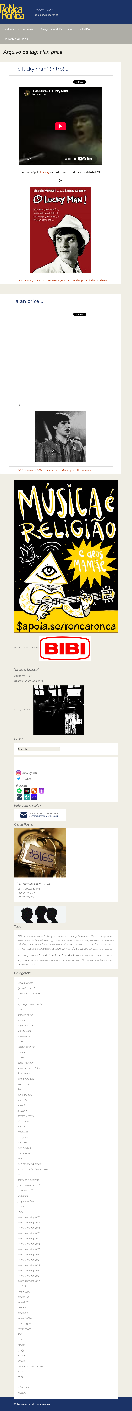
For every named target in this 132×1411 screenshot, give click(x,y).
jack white (22, 944)
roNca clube (24, 1291)
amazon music (25, 1014)
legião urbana (67, 944)
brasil (20, 1041)
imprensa (22, 1126)
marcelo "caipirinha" (85, 944)
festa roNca (82, 940)
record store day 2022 (29, 1265)
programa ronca (56, 954)
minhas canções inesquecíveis (33, 1169)
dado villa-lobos (24, 940)
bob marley (62, 936)
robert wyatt (105, 955)
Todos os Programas (18, 29)
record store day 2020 (29, 1254)
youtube (64, 280)
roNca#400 (23, 1297)
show (20, 1339)
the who (99, 960)
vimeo (21, 1376)
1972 (20, 998)
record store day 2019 (29, 1249)
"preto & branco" (26, 988)
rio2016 (22, 1286)
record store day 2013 (29, 1217)
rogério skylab (38, 960)
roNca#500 (23, 1302)
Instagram (29, 772)
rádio (20, 1211)
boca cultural (24, 1036)
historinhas (23, 1121)
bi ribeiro (32, 936)
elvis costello (70, 940)
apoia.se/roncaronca (46, 14)
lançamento (24, 1153)
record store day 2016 (29, 1233)
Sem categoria (25, 1323)
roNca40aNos (25, 1318)
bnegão (40, 936)
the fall (62, 960)
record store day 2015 (29, 1227)
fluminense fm (25, 1094)
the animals (84, 470)
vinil (19, 1382)
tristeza (21, 1360)
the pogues (70, 960)
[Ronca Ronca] (12, 12)
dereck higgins (50, 940)
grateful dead (94, 940)
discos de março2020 (29, 1068)
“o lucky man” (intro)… (42, 68)
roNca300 (23, 1312)
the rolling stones (84, 960)
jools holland (24, 1147)
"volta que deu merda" (29, 993)
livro (20, 1158)
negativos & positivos (28, 1179)
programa (33, 955)
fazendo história (26, 1078)
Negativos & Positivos (56, 29)
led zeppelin (55, 944)
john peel (45, 944)
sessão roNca (24, 1328)
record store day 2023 (29, 1270)
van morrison (24, 964)
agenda (21, 1009)
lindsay (44, 172)
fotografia (23, 1100)
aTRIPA (85, 29)
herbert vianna (107, 940)
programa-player (26, 1201)
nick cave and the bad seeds (36, 948)
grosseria (22, 1110)
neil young (102, 944)
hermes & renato (26, 1116)
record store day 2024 (29, 1275)
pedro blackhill (25, 1190)
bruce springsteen (77, 936)
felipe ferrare (24, 1084)
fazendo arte (24, 1073)
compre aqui (23, 709)
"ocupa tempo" (25, 982)
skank (47, 960)
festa (20, 1089)
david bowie (37, 940)
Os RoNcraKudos (15, 39)
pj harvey (106, 948)
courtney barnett (105, 936)
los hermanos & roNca (29, 1163)
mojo (20, 1174)
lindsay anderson (98, 280)
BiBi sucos (23, 936)
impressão (23, 1132)
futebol (21, 1105)
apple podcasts (25, 1025)
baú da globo (25, 1030)
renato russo (94, 955)
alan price (81, 280)
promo (21, 1206)
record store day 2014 (29, 1222)
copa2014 (23, 1057)
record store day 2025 (29, 1281)
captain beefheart (26, 1046)
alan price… (29, 300)
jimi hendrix (33, 944)
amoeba (22, 1020)
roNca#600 (23, 1307)
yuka (33, 964)
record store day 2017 (29, 1238)
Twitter (26, 778)
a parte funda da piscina (30, 1004)
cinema (54, 280)
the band (54, 960)
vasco (20, 1371)
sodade (21, 1344)
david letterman (26, 1062)
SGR (20, 1334)
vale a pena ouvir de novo (31, 1366)
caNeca (92, 936)
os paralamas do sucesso (69, 948)
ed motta (60, 940)
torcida (21, 1355)
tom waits (107, 960)
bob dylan (50, 936)
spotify (21, 1350)
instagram (23, 1137)
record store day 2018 (29, 1243)
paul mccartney (94, 949)
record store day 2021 (29, 1259)
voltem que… (24, 1387)
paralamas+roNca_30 (29, 1185)
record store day (81, 955)
